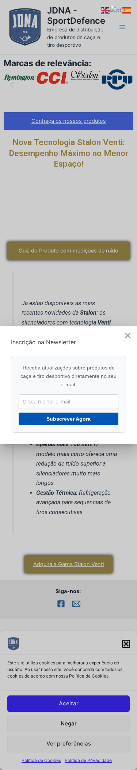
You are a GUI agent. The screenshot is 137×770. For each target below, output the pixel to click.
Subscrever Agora (68, 419)
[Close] (127, 335)
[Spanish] (127, 10)
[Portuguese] (116, 10)
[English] (105, 10)
